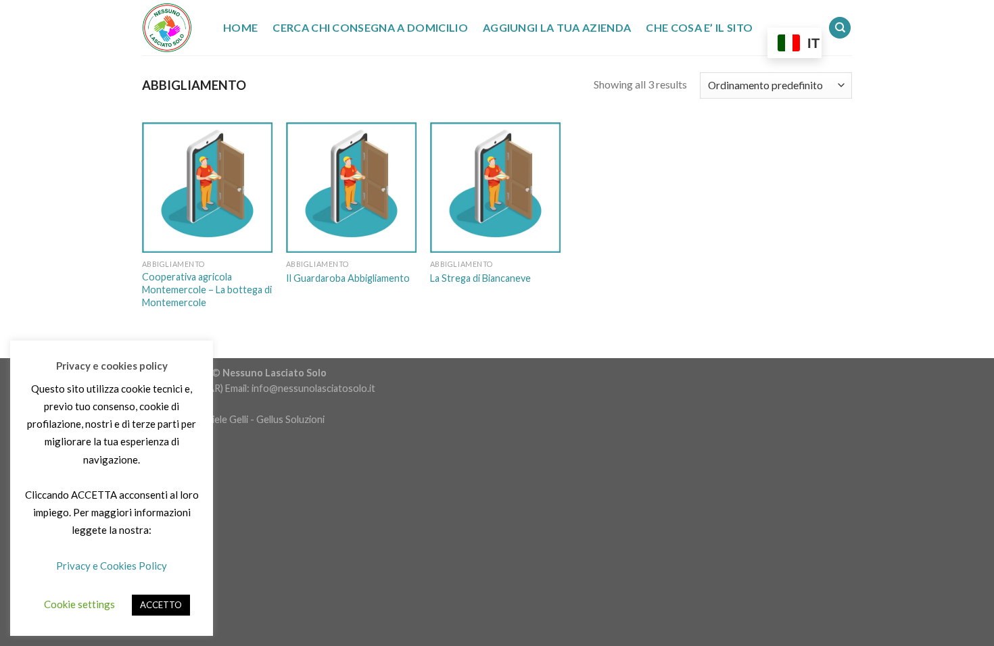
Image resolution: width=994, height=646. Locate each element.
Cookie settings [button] (79, 604)
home (240, 27)
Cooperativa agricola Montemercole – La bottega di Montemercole (207, 289)
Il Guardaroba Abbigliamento (348, 278)
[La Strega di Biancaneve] (495, 187)
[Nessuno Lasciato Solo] (172, 27)
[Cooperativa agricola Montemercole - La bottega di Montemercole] (207, 187)
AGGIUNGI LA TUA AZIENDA (557, 27)
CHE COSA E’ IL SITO (699, 27)
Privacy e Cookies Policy (111, 566)
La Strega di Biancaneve (480, 278)
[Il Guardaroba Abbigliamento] (351, 187)
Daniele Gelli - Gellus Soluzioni (260, 419)
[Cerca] (840, 28)
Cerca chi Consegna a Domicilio (370, 27)
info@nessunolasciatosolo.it (312, 388)
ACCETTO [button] (161, 604)
